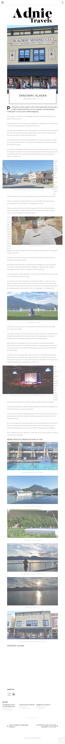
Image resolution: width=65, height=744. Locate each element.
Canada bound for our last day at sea (9, 705)
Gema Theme (28, 738)
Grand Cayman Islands (26, 705)
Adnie (33, 98)
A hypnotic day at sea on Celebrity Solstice (46, 726)
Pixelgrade (38, 738)
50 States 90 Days (32, 718)
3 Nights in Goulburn (43, 705)
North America (27, 98)
